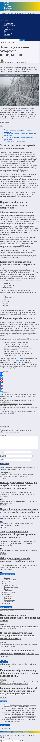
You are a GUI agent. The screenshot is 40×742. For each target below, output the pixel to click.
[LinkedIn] (19, 383)
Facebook (7, 728)
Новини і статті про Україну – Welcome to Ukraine (17, 13)
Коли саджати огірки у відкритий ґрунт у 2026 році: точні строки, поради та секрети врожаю (18, 691)
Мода (6, 589)
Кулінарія (7, 598)
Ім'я (2, 452)
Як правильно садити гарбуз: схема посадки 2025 (17, 396)
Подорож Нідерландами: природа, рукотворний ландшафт (19, 720)
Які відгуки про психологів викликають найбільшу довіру (17, 559)
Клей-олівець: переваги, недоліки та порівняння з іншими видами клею (20, 706)
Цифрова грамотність (11, 585)
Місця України (9, 581)
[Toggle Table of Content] (1, 126)
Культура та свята (10, 580)
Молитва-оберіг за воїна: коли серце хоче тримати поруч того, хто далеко (19, 653)
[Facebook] (19, 374)
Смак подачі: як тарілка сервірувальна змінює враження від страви (20, 618)
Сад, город (8, 596)
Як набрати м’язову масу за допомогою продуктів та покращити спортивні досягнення (20, 709)
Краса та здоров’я (10, 592)
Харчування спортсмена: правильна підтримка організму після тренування (18, 534)
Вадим (7, 62)
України (25, 110)
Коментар (4, 435)
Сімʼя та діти (8, 591)
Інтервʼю (7, 578)
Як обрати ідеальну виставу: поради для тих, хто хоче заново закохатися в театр (17, 635)
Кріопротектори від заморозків (15, 141)
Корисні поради (9, 600)
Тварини (7, 594)
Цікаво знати (8, 602)
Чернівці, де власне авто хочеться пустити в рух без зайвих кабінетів (19, 510)
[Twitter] (19, 377)
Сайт (1, 460)
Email (2, 456)
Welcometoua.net (5, 732)
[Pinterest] (19, 380)
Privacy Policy (17, 732)
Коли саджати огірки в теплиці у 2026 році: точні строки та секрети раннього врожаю (19, 673)
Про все (7, 603)
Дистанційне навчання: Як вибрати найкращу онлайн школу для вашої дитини (19, 713)
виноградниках (19, 360)
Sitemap (26, 732)
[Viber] (19, 387)
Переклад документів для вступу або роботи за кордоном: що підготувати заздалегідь (18, 485)
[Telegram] (19, 390)
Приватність (25, 469)
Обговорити (21, 62)
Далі (1, 499)
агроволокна (14, 228)
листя (22, 245)
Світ (5, 583)
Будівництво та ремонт (12, 587)
